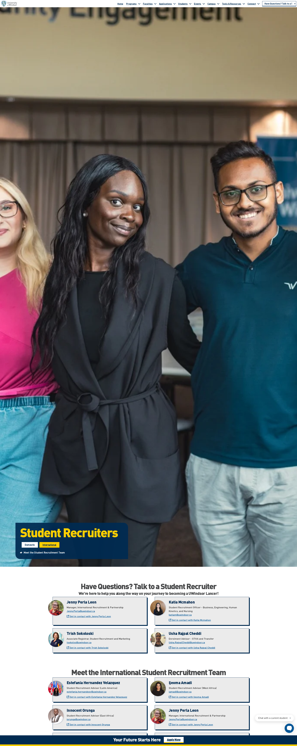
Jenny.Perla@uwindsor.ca (81, 611)
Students (183, 3)
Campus (211, 3)
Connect (252, 3)
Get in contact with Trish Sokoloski (88, 647)
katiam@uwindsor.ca (180, 614)
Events (197, 3)
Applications (165, 3)
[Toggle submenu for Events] (203, 3)
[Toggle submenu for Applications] (174, 3)
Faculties (148, 3)
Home (120, 3)
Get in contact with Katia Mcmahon (191, 620)
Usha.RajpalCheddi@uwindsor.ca (187, 642)
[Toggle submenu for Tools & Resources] (243, 3)
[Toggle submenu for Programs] (139, 3)
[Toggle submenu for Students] (190, 3)
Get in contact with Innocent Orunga (89, 724)
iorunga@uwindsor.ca (78, 719)
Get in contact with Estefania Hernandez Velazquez (98, 696)
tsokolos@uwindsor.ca (79, 642)
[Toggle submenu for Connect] (258, 3)
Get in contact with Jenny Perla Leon (90, 616)
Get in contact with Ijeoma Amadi (190, 696)
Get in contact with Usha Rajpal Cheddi (193, 647)
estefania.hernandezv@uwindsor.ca (86, 691)
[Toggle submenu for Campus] (218, 3)
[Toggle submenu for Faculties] (155, 3)
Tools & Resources (231, 3)
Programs (131, 3)
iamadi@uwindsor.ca (180, 691)
